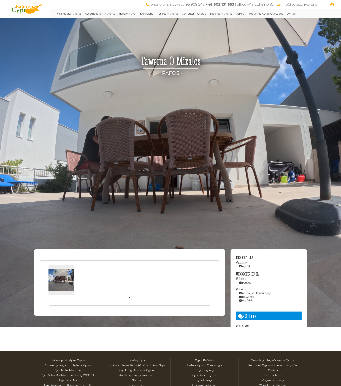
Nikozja (136, 380)
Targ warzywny (204, 370)
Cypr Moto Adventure (68, 370)
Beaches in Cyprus (220, 13)
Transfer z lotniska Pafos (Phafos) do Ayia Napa (136, 365)
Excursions (146, 13)
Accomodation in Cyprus (100, 13)
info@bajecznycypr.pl (299, 4)
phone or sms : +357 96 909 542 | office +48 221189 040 (211, 4)
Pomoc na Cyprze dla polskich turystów (272, 365)
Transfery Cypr (127, 13)
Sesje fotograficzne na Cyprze (136, 370)
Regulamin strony (273, 380)
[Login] (332, 4)
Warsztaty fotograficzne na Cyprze (272, 360)
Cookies (273, 370)
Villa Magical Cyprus (69, 13)
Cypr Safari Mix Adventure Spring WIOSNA (68, 375)
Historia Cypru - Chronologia (204, 365)
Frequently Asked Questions (265, 13)
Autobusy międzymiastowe (136, 375)
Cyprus (201, 13)
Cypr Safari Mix (68, 380)
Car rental (188, 13)
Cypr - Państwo (204, 360)
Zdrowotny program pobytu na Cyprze (68, 365)
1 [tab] (129, 298)
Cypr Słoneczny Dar (204, 375)
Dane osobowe (272, 375)
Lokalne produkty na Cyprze (68, 360)
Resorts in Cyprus (167, 13)
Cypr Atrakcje (204, 380)
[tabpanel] (61, 280)
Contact (291, 13)
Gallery (240, 13)
